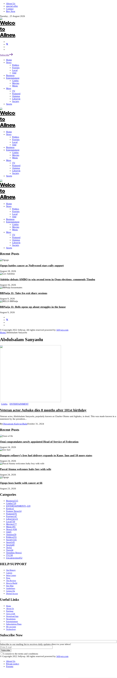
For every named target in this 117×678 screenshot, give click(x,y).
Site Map (10, 586)
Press (8, 578)
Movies (15, 227)
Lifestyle (16, 242)
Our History (11, 570)
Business (10, 219)
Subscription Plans (13, 624)
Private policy (12, 664)
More (8, 232)
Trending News (14, 552)
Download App (12, 616)
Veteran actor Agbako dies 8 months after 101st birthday (43, 410)
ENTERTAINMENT (19, 404)
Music (15, 229)
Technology (11, 629)
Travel (9, 550)
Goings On (10, 591)
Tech (9, 547)
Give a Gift (10, 614)
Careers (9, 573)
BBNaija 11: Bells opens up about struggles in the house (33, 306)
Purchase (9, 611)
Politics (15, 209)
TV (13, 235)
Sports (9, 248)
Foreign (16, 211)
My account (11, 626)
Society (15, 245)
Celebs (15, 224)
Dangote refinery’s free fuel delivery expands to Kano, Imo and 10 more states (46, 455)
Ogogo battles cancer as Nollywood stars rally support (32, 265)
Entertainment (12, 222)
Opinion (16, 240)
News (8, 206)
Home (9, 203)
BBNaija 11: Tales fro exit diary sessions (23, 293)
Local (15, 214)
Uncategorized (14, 558)
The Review (11, 580)
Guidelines (10, 588)
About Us (10, 608)
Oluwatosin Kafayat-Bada (15, 424)
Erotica (10, 508)
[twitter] (7, 44)
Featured (16, 237)
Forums (9, 666)
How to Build (11, 583)
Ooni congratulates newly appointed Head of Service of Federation (39, 441)
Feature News (13, 511)
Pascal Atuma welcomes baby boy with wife (25, 469)
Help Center (11, 575)
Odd (14, 216)
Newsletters (11, 619)
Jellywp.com (62, 330)
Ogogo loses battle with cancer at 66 (21, 482)
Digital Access (12, 593)
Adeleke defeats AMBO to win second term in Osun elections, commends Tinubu (47, 279)
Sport (10, 542)
